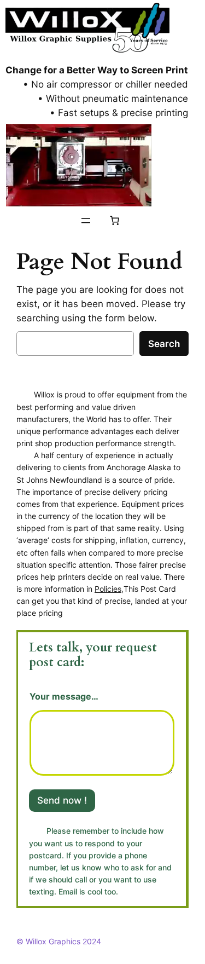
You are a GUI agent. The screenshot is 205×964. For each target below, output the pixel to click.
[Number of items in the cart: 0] (114, 220)
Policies (108, 588)
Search (164, 343)
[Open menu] (85, 220)
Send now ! (62, 800)
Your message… (64, 696)
